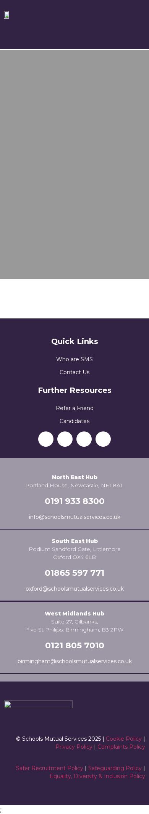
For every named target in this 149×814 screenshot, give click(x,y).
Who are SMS (74, 359)
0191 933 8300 (75, 501)
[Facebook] (65, 439)
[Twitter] (103, 439)
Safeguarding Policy (115, 768)
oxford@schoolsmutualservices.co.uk (75, 588)
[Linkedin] (45, 439)
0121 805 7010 (74, 645)
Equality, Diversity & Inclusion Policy (97, 776)
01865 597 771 (74, 573)
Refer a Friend (75, 408)
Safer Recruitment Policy (49, 768)
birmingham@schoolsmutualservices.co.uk (75, 661)
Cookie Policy (124, 738)
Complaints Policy (121, 746)
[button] (74, 32)
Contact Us (74, 372)
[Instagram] (84, 439)
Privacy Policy (73, 746)
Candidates (74, 421)
